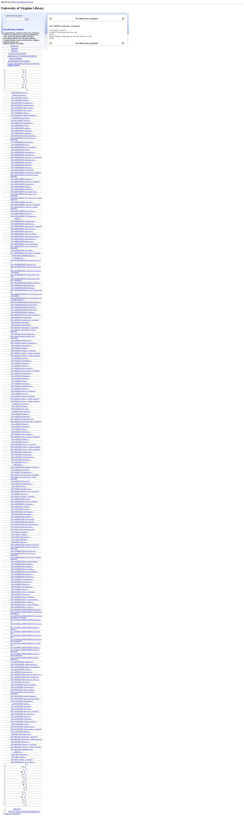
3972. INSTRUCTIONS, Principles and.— (23, 521)
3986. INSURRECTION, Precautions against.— (24, 561)
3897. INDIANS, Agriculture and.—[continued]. (25, 320)
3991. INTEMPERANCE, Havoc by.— (22, 574)
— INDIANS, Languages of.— (20, 404)
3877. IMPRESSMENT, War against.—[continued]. (25, 253)
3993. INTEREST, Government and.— (22, 579)
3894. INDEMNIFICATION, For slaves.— (23, 312)
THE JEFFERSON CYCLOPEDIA (19, 61)
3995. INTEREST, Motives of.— (20, 584)
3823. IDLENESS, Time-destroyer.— (22, 102)
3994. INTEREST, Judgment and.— (21, 581)
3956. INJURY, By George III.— (20, 481)
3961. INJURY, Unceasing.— (19, 494)
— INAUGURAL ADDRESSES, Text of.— (23, 255)
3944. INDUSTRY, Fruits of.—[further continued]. (25, 447)
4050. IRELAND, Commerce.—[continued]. (24, 744)
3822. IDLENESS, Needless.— (20, 100)
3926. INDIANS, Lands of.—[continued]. (23, 396)
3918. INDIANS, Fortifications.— (21, 376)
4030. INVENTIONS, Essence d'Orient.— (23, 689)
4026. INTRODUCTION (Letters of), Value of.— (25, 679)
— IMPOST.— (17, 218)
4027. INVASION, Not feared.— (20, 682)
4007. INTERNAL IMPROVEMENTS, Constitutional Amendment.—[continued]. (26, 616)
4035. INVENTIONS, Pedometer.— (21, 706)
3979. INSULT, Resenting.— (19, 539)
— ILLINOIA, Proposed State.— (20, 118)
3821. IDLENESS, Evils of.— (20, 97)
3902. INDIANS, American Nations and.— (23, 334)
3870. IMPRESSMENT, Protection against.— (24, 234)
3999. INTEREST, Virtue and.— (20, 594)
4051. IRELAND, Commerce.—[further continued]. (25, 747)
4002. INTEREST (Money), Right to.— (22, 602)
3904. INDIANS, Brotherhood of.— (21, 340)
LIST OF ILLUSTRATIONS (17, 53)
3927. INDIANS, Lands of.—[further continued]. (25, 398)
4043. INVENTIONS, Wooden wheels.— (23, 726)
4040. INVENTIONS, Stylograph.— (21, 719)
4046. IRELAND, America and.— (21, 734)
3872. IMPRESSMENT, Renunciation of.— (23, 239)
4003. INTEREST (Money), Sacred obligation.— (25, 604)
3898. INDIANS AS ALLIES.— (20, 322)
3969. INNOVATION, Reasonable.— (22, 514)
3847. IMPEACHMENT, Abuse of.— (22, 167)
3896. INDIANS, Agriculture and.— (21, 317)
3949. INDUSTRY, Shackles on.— (21, 459)
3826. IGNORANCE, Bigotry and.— (22, 110)
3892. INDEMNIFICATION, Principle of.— (24, 307)
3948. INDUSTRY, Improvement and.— (23, 457)
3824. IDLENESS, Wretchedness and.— (22, 105)
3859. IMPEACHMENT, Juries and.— (22, 202)
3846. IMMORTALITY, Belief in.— (21, 165)
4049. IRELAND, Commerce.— (20, 741)
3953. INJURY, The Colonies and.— (21, 472)
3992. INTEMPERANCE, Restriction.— (22, 576)
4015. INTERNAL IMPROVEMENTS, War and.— (25, 647)
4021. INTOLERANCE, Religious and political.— (25, 667)
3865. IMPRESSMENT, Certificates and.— (23, 221)
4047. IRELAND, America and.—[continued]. (24, 736)
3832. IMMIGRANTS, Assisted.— (21, 128)
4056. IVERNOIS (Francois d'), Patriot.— (23, 762)
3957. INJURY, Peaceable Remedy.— (22, 483)
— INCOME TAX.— (18, 258)
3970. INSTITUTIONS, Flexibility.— (22, 516)
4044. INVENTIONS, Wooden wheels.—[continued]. (26, 729)
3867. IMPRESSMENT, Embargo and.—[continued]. (26, 226)
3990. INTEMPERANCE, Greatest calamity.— (24, 571)
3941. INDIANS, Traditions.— (20, 439)
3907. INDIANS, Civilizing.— (20, 348)
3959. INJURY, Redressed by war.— (21, 489)
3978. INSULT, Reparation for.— (21, 537)
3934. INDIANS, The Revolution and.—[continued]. (26, 421)
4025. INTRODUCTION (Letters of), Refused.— (25, 677)
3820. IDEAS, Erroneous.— (19, 92)
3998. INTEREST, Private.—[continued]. (23, 592)
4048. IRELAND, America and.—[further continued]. (26, 739)
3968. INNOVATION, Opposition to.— (22, 511)
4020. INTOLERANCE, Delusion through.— (24, 664)
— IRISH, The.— (17, 752)
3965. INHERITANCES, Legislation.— (22, 504)
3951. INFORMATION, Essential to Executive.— (25, 467)
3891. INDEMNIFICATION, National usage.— (24, 304)
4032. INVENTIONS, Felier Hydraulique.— (24, 696)
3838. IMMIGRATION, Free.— (20, 144)
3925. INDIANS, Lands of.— (20, 393)
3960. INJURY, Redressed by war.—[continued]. (25, 491)
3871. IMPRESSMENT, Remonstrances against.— (25, 236)
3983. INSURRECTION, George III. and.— (23, 551)
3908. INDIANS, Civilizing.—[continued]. (23, 350)
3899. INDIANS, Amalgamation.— (21, 325)
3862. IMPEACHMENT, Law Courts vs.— (23, 211)
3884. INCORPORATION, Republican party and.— (25, 282)
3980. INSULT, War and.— (19, 542)
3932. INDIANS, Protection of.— (21, 416)
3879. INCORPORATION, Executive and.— (24, 264)
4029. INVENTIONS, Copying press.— (22, 687)
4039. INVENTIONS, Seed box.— (21, 716)
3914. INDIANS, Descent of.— (20, 365)
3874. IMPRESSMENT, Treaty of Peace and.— (24, 244)
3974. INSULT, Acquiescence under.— (22, 527)
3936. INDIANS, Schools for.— (20, 426)
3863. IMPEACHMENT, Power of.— (22, 213)
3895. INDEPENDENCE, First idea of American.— (25, 315)
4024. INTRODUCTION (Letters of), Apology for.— (26, 674)
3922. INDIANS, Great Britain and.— (22, 386)
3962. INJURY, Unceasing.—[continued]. (23, 496)
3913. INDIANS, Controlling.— (20, 363)
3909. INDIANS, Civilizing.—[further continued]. (25, 353)
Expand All (16, 814)
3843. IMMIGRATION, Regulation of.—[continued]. (26, 157)
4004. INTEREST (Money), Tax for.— (22, 607)
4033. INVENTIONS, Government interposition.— (25, 698)
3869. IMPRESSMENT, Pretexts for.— (22, 231)
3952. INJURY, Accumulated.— (20, 469)
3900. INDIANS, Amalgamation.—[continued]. (25, 327)
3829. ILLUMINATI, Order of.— (21, 120)
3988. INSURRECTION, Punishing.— (22, 566)
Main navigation (27, 2)
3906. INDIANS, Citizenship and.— (21, 345)
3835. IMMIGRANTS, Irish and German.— (23, 135)
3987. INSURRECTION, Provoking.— (22, 564)
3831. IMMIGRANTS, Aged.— (20, 125)
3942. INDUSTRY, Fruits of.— (20, 442)
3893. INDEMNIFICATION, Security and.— (24, 309)
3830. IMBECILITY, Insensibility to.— (22, 123)
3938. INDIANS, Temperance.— (20, 431)
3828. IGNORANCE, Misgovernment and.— (24, 115)
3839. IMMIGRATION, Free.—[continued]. (24, 147)
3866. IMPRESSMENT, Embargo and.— (23, 223)
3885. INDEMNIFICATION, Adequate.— (23, 285)
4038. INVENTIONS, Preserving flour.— (23, 714)
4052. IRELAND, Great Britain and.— (22, 749)
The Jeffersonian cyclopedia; (13, 29)
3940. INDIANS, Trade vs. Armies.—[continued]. (25, 436)
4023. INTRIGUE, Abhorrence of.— (22, 672)
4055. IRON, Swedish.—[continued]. (22, 759)
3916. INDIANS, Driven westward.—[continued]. (25, 371)
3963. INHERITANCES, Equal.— (21, 499)
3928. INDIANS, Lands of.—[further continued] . (25, 401)
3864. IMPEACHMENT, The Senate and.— (23, 216)
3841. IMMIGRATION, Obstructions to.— (23, 152)
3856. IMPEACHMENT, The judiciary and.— (24, 191)
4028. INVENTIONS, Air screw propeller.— (24, 684)
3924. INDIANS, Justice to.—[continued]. (23, 391)
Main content (17, 2)
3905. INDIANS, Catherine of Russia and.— (24, 343)
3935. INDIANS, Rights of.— (20, 424)
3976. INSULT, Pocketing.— (19, 532)
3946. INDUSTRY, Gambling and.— (22, 452)
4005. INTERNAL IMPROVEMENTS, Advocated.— (26, 609)
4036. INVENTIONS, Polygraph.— (21, 709)
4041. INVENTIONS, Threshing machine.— (24, 721)
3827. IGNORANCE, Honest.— (20, 113)
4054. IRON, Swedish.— (19, 757)
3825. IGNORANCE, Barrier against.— (22, 107)
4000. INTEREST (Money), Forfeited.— (23, 597)
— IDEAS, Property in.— (19, 95)
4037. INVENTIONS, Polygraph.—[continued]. (25, 711)
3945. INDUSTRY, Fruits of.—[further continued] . (25, 449)
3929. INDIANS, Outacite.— (19, 406)
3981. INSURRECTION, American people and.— (25, 544)
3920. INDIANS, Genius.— (19, 381)
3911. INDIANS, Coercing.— (20, 358)
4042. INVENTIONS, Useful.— (20, 724)
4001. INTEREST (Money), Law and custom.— (25, 599)
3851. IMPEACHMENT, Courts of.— (22, 179)
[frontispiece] (14, 46)
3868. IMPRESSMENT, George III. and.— (23, 229)
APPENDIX (17, 809)
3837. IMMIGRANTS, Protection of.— (22, 142)
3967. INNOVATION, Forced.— (20, 509)
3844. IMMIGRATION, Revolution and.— (23, 160)
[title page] (14, 48)
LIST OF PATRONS (15, 59)
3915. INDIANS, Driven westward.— (22, 368)
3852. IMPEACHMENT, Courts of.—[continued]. (25, 181)
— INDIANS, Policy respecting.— (21, 411)
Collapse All (8, 814)
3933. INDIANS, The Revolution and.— (23, 419)
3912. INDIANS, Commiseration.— (21, 360)
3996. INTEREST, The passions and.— (22, 587)
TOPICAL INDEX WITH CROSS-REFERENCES (24, 812)
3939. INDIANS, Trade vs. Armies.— (22, 434)
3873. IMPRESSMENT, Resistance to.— (22, 241)
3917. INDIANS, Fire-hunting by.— (21, 373)
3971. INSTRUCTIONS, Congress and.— (23, 519)
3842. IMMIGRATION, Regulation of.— (23, 154)
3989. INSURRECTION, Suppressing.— (23, 569)
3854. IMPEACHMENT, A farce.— (21, 186)
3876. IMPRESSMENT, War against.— (22, 250)
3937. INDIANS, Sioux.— (19, 429)
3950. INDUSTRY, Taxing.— (20, 462)
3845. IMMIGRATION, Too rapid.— (22, 162)
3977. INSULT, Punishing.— (19, 534)
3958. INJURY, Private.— (19, 486)
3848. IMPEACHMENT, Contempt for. (22, 170)
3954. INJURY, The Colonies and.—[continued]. (25, 474)
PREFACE (14, 51)
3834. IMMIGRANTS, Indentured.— (22, 133)
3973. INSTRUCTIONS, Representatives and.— (25, 524)
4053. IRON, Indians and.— (19, 754)
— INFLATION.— (17, 464)
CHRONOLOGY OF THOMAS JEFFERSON (22, 56)
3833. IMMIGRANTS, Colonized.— (21, 130)
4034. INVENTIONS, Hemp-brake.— (22, 701)
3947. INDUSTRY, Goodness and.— (21, 454)
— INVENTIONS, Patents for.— (20, 703)
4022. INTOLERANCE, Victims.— (21, 669)
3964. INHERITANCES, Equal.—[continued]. (24, 501)
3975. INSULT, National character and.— (23, 529)
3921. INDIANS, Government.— (21, 383)
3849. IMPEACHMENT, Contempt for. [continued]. (25, 172)
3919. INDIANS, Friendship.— (20, 378)
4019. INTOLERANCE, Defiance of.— (22, 662)
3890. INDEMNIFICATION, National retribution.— (25, 302)
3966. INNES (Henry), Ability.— (20, 506)
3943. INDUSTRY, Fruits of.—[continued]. (23, 444)
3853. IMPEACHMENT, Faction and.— (22, 184)
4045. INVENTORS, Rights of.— (21, 731)
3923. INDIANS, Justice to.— (20, 388)
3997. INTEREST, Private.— (19, 589)
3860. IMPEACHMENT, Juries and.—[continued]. (25, 204)
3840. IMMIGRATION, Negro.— (21, 149)
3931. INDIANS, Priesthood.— (20, 414)
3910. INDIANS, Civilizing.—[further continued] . (25, 355)
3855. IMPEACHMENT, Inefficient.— (22, 189)
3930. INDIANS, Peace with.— (20, 409)
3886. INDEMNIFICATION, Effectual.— (23, 288)
